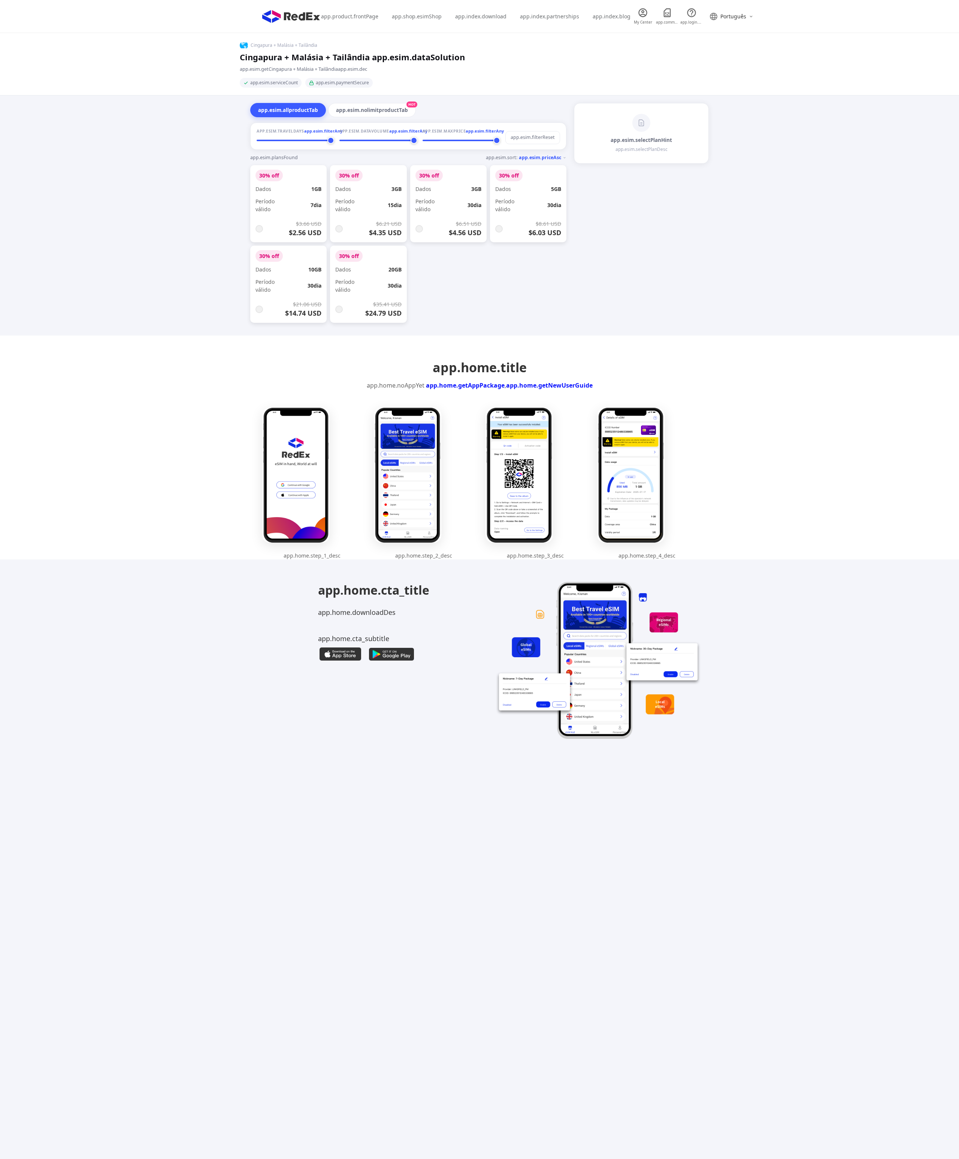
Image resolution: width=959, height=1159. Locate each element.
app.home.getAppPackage (465, 385)
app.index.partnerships (549, 16)
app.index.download (480, 16)
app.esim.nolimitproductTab (375, 108)
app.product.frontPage (349, 16)
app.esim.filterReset (533, 137)
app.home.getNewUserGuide (549, 385)
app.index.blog (611, 16)
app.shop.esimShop (417, 16)
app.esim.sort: (523, 157)
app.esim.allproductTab (288, 110)
